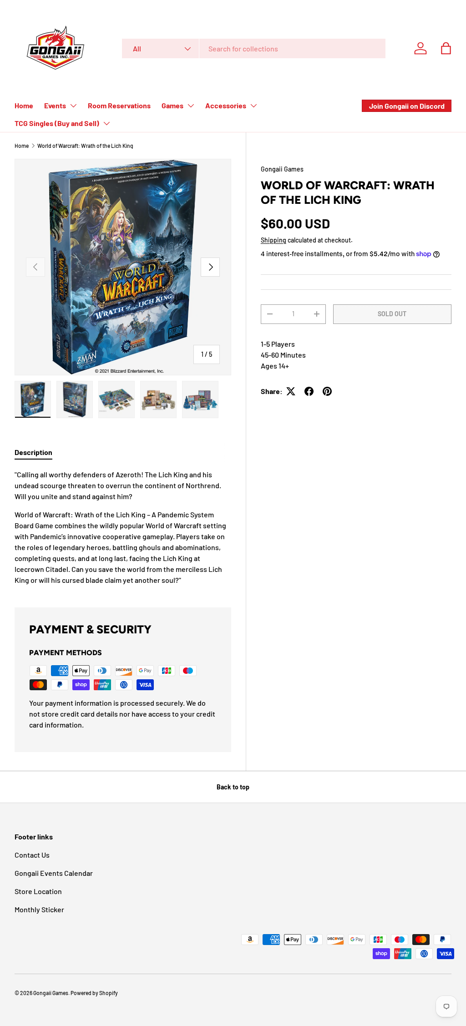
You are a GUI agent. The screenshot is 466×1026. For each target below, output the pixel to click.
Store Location (38, 891)
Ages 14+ (275, 365)
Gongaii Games (282, 169)
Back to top (233, 787)
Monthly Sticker (39, 909)
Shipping (273, 240)
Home (24, 105)
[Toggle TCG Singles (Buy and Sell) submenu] (106, 123)
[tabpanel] (123, 527)
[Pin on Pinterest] (327, 391)
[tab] (33, 452)
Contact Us (32, 854)
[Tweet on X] (291, 391)
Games (172, 105)
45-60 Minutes (283, 354)
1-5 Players (278, 343)
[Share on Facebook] (309, 391)
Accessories (225, 105)
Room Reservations (119, 105)
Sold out (392, 314)
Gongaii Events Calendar (54, 873)
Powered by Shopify (94, 993)
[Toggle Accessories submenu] (253, 105)
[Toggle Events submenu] (73, 105)
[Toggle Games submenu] (190, 105)
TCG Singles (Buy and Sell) (57, 123)
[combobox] (253, 48)
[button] (446, 48)
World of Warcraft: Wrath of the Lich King (85, 145)
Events (55, 105)
